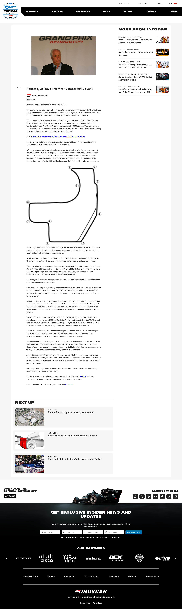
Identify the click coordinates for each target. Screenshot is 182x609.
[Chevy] (23, 558)
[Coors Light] (70, 558)
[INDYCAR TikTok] (162, 496)
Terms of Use (97, 603)
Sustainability (152, 576)
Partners (132, 576)
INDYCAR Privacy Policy (112, 537)
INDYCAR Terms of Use (90, 537)
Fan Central (124, 3)
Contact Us (69, 576)
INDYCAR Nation (91, 576)
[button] (6, 558)
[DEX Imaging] (116, 558)
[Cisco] (46, 558)
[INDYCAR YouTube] (155, 496)
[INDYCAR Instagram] (135, 496)
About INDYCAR (30, 576)
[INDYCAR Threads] (168, 496)
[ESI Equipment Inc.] (139, 558)
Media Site (114, 576)
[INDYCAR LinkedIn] (175, 496)
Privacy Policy (85, 603)
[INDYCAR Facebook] (148, 496)
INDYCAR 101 (143, 3)
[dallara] (93, 558)
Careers (51, 576)
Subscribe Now (133, 532)
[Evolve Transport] (162, 558)
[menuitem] (32, 11)
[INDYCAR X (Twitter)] (142, 496)
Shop (158, 3)
